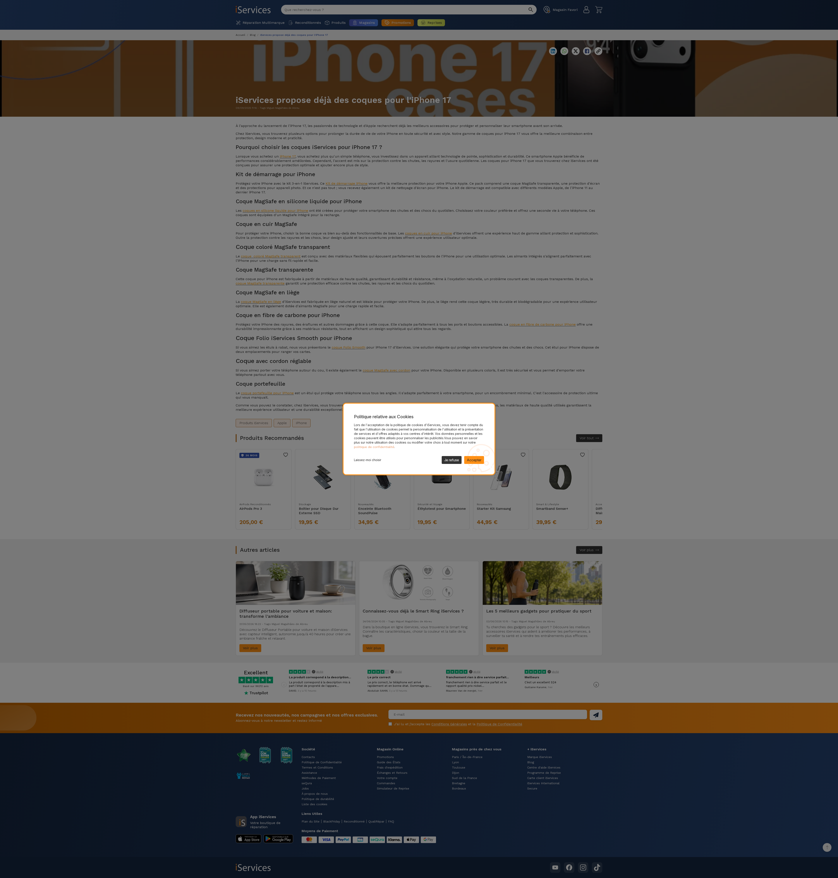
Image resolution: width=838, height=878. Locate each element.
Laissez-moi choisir (367, 460)
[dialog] (419, 439)
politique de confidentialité (374, 447)
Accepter (474, 460)
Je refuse (451, 460)
